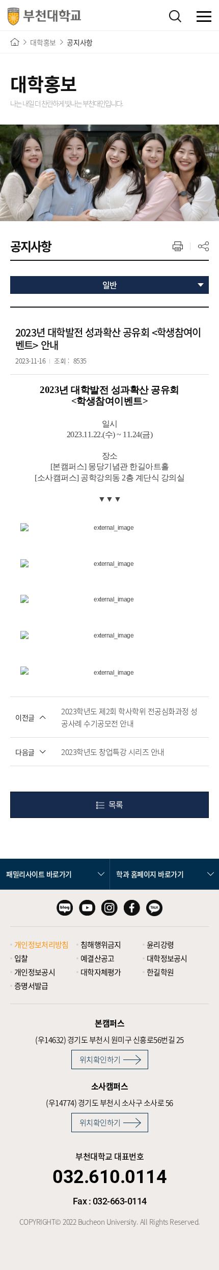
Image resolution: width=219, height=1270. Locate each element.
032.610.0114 (109, 1177)
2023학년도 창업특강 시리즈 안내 (113, 752)
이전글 (25, 717)
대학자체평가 (100, 972)
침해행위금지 (100, 944)
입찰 (21, 958)
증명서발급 (31, 985)
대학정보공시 (167, 958)
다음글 (25, 752)
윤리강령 (160, 944)
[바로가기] (14, 42)
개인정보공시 (34, 972)
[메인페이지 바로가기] (44, 16)
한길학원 (160, 972)
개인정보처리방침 (41, 944)
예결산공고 (97, 958)
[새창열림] (65, 908)
